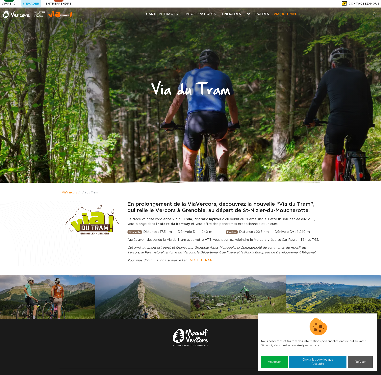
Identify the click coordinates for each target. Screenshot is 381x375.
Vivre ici (9, 3)
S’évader (31, 3)
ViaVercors (69, 192)
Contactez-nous (364, 3)
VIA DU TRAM (201, 260)
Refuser (360, 362)
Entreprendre (58, 3)
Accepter (274, 362)
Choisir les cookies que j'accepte (317, 361)
